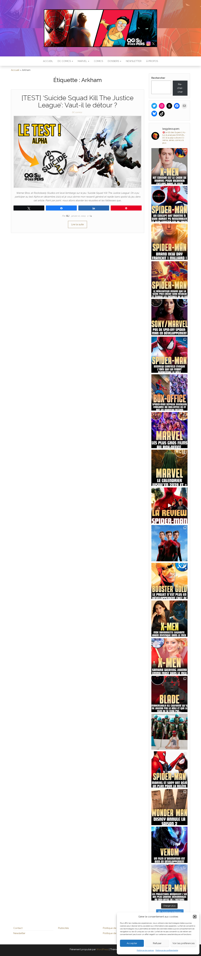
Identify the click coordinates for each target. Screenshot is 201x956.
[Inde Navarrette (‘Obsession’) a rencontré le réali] (169, 618)
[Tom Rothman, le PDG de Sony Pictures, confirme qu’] (169, 317)
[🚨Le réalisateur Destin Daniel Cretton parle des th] (169, 279)
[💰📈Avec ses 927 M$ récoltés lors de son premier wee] (169, 430)
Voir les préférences (183, 943)
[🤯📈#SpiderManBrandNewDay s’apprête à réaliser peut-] (169, 882)
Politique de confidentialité (166, 950)
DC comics (64, 61)
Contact (17, 928)
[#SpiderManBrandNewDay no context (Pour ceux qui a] (169, 732)
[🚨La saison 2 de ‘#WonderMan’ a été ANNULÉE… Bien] (169, 807)
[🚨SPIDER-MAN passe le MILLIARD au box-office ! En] (169, 242)
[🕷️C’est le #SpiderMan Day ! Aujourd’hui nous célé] (169, 543)
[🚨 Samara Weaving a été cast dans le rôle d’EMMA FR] (169, 656)
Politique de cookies (145, 950)
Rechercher (158, 77)
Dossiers (114, 61)
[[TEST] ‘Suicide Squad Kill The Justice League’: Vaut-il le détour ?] (77, 151)
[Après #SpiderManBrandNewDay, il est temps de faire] (169, 468)
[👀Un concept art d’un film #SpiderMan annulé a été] (169, 204)
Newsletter (133, 61)
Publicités (63, 928)
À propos (152, 61)
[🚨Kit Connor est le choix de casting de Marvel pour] (169, 166)
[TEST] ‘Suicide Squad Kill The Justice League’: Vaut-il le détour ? (77, 101)
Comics (98, 61)
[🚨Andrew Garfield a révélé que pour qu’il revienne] (169, 355)
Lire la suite (77, 224)
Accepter (132, 943)
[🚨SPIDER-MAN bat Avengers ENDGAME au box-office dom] (169, 392)
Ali (68, 216)
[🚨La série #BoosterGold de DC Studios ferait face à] (169, 581)
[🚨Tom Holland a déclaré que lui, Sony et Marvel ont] (169, 769)
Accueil (48, 61)
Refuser (157, 943)
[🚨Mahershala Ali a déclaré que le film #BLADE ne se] (169, 694)
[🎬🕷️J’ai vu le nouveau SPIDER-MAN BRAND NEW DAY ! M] (169, 505)
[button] (194, 916)
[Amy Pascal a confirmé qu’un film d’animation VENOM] (169, 845)
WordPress (102, 949)
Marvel (83, 61)
